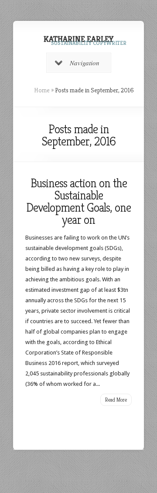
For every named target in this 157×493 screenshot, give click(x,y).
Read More (116, 399)
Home (42, 90)
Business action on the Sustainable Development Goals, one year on (78, 201)
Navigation (84, 62)
